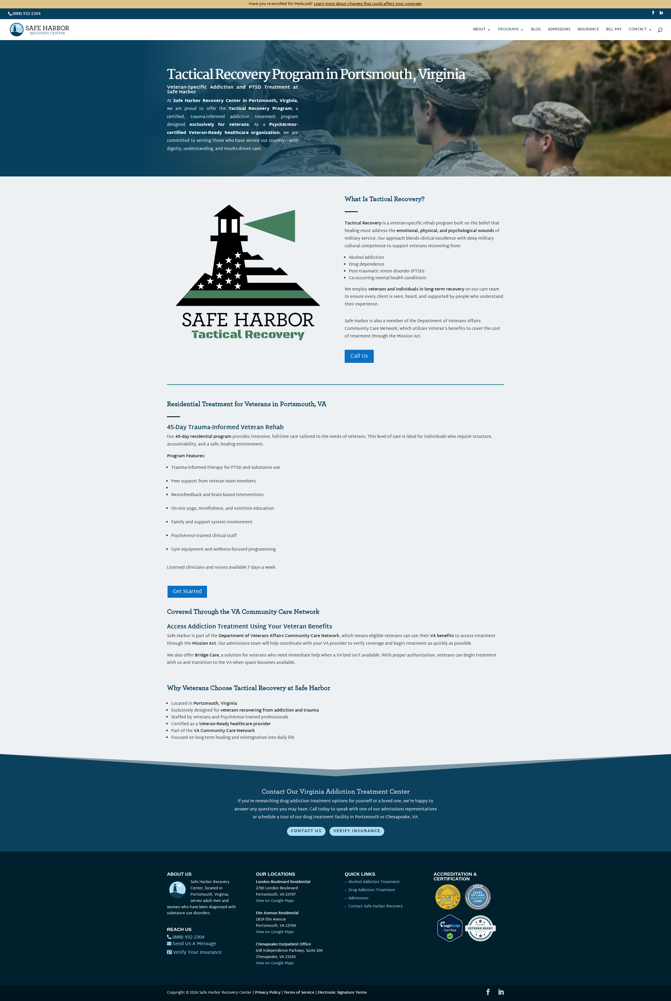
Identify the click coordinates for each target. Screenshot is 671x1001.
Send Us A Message (194, 944)
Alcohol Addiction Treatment (374, 882)
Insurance (588, 30)
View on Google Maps (275, 901)
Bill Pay (614, 30)
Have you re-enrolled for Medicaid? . (336, 4)
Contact (638, 30)
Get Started (187, 591)
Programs (508, 30)
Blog (536, 30)
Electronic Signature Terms (342, 992)
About (479, 30)
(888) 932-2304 (26, 14)
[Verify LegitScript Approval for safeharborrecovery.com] (448, 941)
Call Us (359, 356)
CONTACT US (306, 831)
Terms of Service (299, 992)
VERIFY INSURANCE (356, 831)
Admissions (559, 30)
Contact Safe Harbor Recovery (375, 906)
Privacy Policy (267, 992)
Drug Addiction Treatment (371, 890)
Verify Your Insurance (197, 952)
